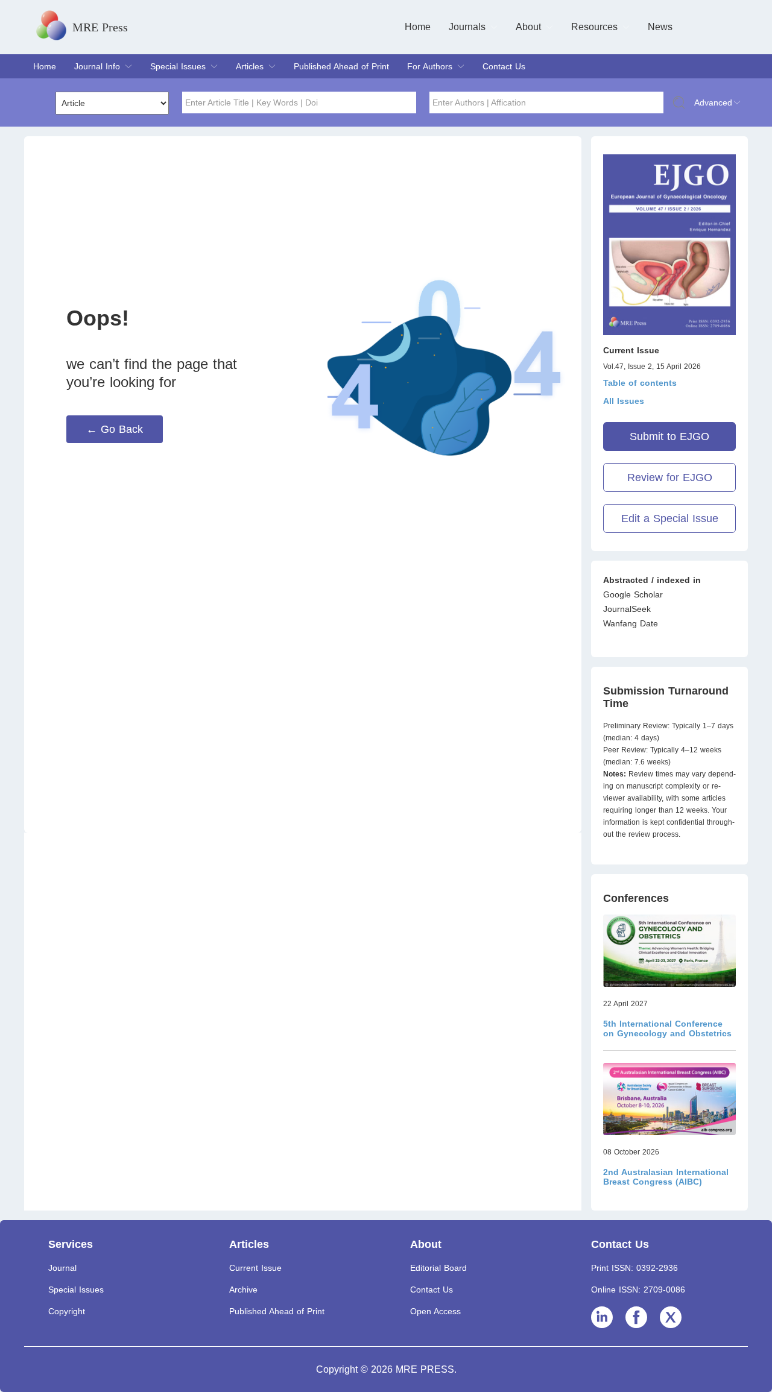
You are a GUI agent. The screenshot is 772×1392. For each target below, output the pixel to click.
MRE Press (100, 27)
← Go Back (114, 429)
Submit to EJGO (669, 436)
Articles (250, 66)
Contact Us (503, 66)
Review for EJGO (669, 477)
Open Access (435, 1311)
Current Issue (255, 1268)
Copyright (66, 1311)
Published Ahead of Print (341, 66)
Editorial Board (438, 1268)
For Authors (429, 66)
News (660, 27)
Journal (62, 1268)
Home (418, 27)
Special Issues (178, 66)
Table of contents (640, 383)
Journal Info (97, 66)
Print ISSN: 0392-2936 (634, 1268)
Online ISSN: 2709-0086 (638, 1289)
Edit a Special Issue (669, 518)
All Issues (623, 401)
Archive (243, 1289)
